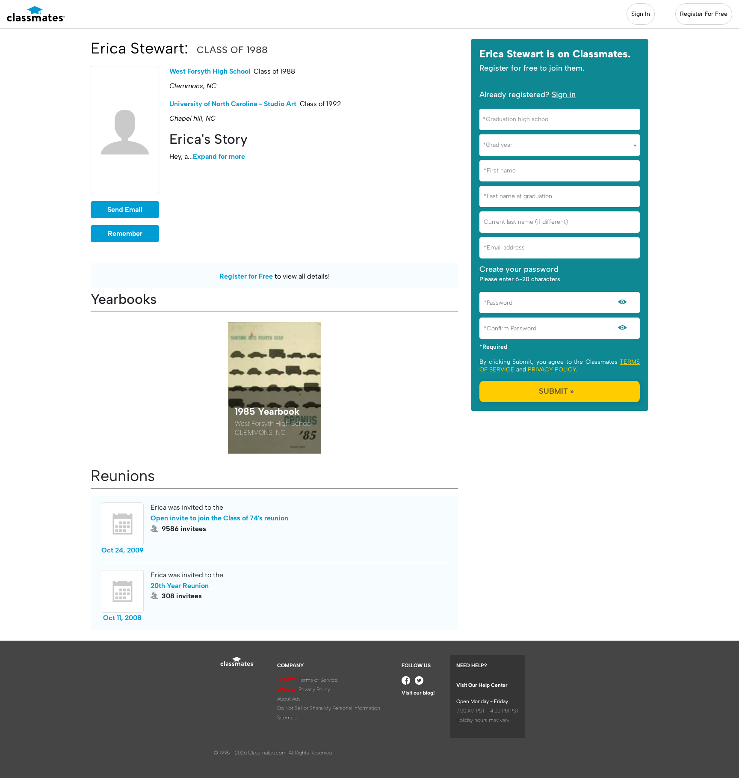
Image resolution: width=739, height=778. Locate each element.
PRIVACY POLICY (552, 369)
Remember (125, 233)
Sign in (564, 94)
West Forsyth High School (209, 71)
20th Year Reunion (180, 586)
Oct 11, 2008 (122, 618)
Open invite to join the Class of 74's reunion (219, 518)
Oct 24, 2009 (122, 550)
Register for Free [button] (246, 276)
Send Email (124, 209)
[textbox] (559, 119)
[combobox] (559, 119)
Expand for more (219, 156)
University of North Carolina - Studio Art (232, 104)
